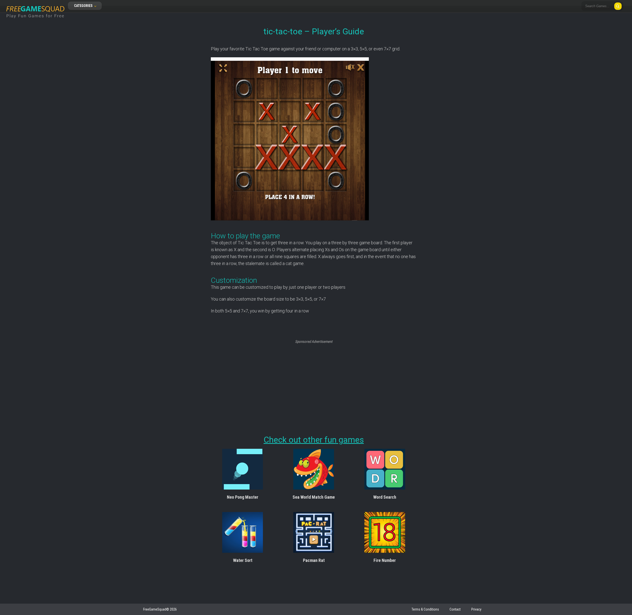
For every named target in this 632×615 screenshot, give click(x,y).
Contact (455, 609)
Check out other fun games (314, 440)
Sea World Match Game (314, 497)
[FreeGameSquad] (35, 21)
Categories (83, 6)
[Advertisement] (313, 378)
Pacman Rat (314, 560)
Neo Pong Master (242, 497)
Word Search (384, 497)
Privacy (476, 609)
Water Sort (242, 560)
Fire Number (385, 560)
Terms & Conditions (425, 609)
